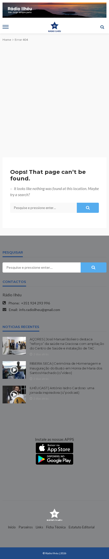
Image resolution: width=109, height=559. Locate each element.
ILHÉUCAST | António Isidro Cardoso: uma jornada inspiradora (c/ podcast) (62, 390)
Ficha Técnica (56, 527)
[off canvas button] (6, 26)
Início (12, 527)
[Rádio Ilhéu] (54, 514)
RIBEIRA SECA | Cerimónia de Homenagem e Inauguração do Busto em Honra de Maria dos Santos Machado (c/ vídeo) (66, 368)
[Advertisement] (54, 95)
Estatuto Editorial (82, 527)
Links (39, 527)
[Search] (102, 26)
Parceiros (26, 527)
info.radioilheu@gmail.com (39, 309)
